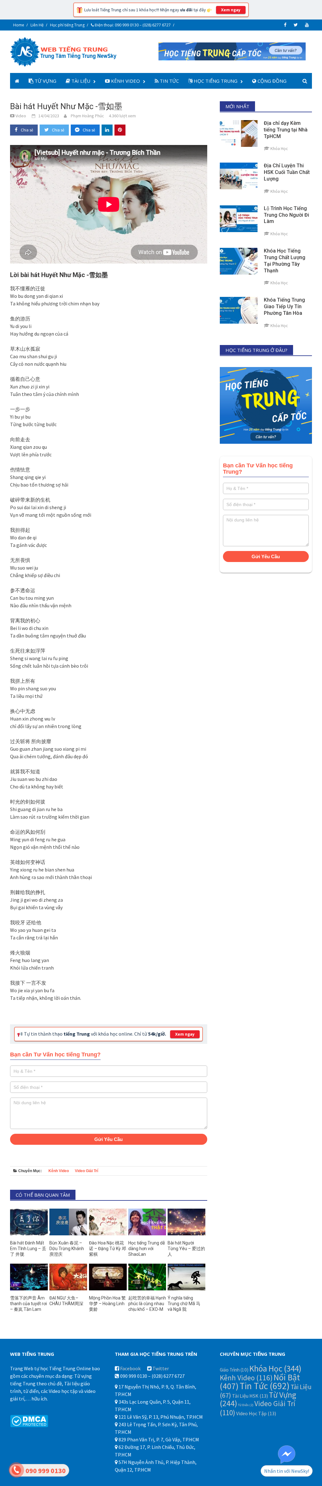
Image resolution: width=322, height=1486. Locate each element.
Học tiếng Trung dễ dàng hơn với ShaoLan (146, 1248)
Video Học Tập (256, 1413)
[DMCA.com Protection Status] (29, 1420)
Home (18, 25)
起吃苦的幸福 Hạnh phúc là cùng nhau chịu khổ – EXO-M (147, 1303)
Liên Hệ (37, 25)
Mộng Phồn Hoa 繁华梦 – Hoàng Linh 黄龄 (107, 1303)
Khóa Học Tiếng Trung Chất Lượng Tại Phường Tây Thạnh (284, 260)
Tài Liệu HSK (250, 1396)
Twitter (161, 1368)
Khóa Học (275, 1368)
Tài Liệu (80, 81)
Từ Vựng (44, 81)
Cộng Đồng (271, 81)
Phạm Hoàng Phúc (87, 116)
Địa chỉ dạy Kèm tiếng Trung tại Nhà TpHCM (286, 129)
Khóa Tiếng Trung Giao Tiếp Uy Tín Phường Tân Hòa (284, 306)
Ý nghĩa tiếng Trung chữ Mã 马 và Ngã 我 (184, 1303)
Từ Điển (245, 1405)
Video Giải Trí (86, 1171)
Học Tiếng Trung (214, 81)
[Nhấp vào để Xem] (232, 50)
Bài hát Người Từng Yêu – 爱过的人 (186, 1248)
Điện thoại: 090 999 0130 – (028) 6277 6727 (132, 25)
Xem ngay (231, 10)
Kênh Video (125, 81)
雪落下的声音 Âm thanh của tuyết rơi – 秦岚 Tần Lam (28, 1303)
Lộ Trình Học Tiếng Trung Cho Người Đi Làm (286, 215)
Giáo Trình (234, 1370)
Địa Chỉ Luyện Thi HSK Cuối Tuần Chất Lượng (287, 172)
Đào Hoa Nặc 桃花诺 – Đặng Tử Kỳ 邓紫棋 (107, 1248)
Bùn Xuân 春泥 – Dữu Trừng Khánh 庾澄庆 (66, 1248)
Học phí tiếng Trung (67, 25)
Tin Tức (168, 81)
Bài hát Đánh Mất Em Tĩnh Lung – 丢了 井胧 (28, 1248)
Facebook (130, 1368)
